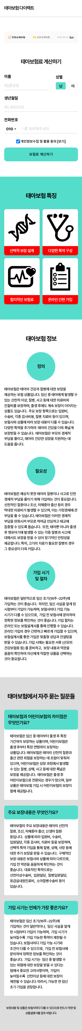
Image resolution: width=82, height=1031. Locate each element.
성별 (59, 77)
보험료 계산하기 (41, 154)
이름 (7, 76)
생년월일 (11, 98)
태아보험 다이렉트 (19, 8)
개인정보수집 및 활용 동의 (38, 141)
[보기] (61, 141)
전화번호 (11, 119)
